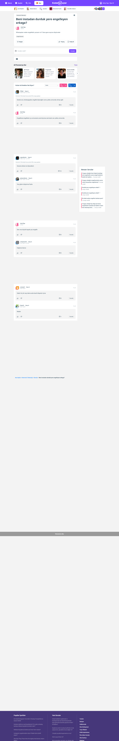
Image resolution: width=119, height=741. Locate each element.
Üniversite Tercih (57, 8)
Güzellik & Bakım (71, 8)
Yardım (82, 719)
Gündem (45, 8)
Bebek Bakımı (33, 8)
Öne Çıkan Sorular (85, 735)
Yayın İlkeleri (83, 729)
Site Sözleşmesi (84, 727)
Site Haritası (83, 737)
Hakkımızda (83, 724)
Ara (29, 3)
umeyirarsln (23, 241)
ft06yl (21, 91)
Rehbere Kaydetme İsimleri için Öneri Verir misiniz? (27, 729)
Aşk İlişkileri (21, 8)
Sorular (36, 377)
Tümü (75, 65)
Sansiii (22, 305)
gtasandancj (23, 178)
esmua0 (22, 287)
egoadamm (23, 157)
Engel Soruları (20, 36)
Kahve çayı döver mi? (58, 737)
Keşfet (20, 3)
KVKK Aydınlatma (84, 732)
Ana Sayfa (18, 377)
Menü (10, 3)
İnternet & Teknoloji (21, 15)
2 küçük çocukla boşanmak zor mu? (61, 733)
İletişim (82, 721)
